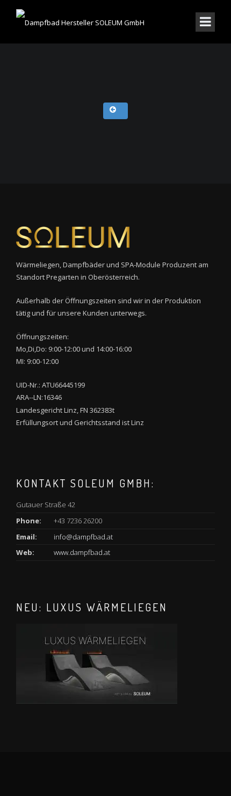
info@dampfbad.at (83, 537)
